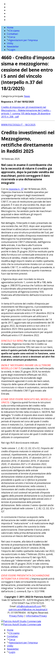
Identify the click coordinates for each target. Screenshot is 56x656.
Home (10, 27)
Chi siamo (14, 30)
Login (12, 49)
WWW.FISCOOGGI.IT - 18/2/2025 (18, 124)
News (27, 96)
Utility (10, 43)
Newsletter (13, 46)
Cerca (12, 37)
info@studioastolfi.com (29, 606)
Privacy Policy (16, 615)
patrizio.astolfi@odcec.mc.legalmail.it (28, 609)
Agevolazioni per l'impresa (23, 40)
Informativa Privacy (36, 615)
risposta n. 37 (16, 189)
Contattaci (12, 33)
